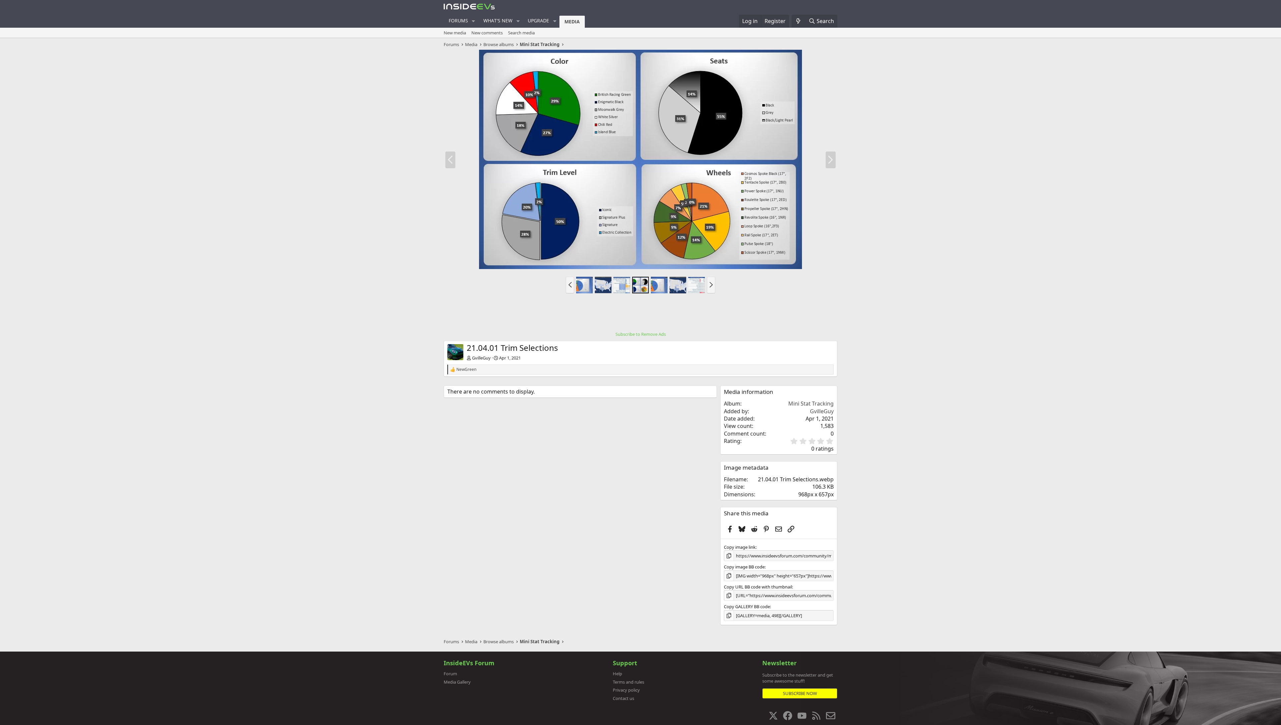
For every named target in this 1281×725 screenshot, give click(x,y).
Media (572, 21)
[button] (473, 21)
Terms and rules (628, 682)
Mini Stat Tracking (811, 403)
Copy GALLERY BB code (747, 606)
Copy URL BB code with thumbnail (758, 587)
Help (617, 674)
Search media (521, 33)
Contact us (623, 698)
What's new (497, 20)
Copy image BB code (744, 567)
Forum (450, 674)
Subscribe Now (800, 693)
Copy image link (740, 547)
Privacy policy (626, 690)
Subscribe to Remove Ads (640, 334)
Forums (458, 20)
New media (455, 33)
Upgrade (538, 20)
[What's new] (798, 21)
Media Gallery (457, 682)
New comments (487, 33)
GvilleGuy (481, 358)
